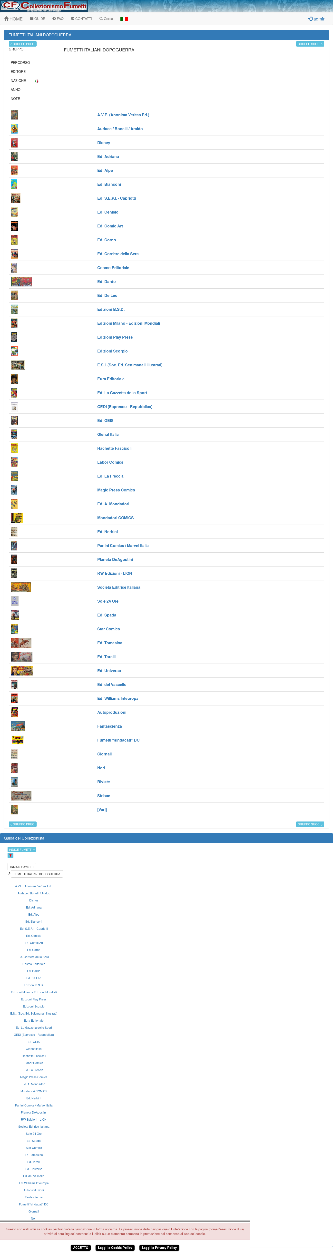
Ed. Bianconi (33, 921)
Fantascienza (34, 1197)
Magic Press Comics (33, 1077)
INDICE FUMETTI (21, 849)
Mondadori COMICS (33, 1091)
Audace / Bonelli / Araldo (34, 893)
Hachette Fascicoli (34, 1056)
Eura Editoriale (34, 1020)
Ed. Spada (34, 1140)
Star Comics (34, 1147)
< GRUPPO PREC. (22, 44)
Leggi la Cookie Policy (115, 1247)
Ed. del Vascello (33, 1176)
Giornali (34, 1211)
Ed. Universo (33, 1169)
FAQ (60, 18)
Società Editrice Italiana (33, 1126)
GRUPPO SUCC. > (310, 44)
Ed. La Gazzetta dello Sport (34, 1027)
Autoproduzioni (34, 1190)
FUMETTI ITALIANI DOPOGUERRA (37, 874)
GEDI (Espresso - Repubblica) (34, 1034)
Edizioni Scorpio (34, 1006)
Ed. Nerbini (33, 1098)
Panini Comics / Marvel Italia (34, 1105)
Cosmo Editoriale (33, 964)
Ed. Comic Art (34, 942)
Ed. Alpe (33, 914)
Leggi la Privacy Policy (159, 1247)
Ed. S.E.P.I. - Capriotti (34, 928)
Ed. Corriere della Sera (34, 957)
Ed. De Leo (33, 978)
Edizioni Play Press (34, 999)
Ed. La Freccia (33, 1070)
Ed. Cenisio (33, 935)
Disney (34, 900)
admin (318, 18)
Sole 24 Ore (34, 1133)
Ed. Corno (33, 950)
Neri (34, 1218)
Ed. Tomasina (34, 1155)
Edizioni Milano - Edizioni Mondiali (34, 992)
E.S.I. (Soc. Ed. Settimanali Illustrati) (33, 1013)
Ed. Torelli (33, 1162)
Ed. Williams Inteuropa (34, 1183)
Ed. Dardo (33, 971)
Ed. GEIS (34, 1041)
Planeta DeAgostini (34, 1112)
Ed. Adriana (34, 907)
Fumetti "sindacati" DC (34, 1204)
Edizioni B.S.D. (34, 985)
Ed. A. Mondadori (33, 1084)
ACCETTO (80, 1247)
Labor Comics (34, 1063)
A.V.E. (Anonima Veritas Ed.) (33, 886)
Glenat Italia (34, 1049)
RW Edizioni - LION (34, 1119)
